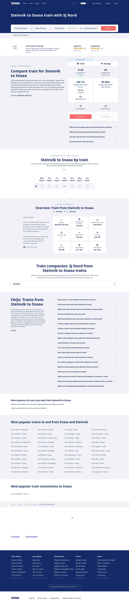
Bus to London (38, 569)
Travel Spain (101, 569)
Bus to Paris (37, 572)
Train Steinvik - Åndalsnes (73, 446)
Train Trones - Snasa (98, 438)
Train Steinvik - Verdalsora (100, 468)
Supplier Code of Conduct (72, 598)
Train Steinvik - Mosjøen (46, 451)
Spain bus (36, 560)
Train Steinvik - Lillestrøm (20, 472)
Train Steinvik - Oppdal (46, 468)
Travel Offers (102, 566)
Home (13, 504)
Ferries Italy (80, 569)
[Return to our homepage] (17, 3)
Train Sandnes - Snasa (18, 459)
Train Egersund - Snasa (99, 472)
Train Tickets (16, 556)
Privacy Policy (54, 598)
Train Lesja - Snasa (71, 430)
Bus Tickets (37, 556)
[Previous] (35, 179)
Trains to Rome (16, 560)
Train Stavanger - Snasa (72, 455)
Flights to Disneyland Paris (64, 569)
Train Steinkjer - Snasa (19, 438)
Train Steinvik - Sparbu (19, 463)
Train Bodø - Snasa (98, 442)
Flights (37, 3)
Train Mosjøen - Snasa (72, 434)
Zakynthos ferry (82, 572)
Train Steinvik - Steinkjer (19, 430)
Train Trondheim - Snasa (100, 434)
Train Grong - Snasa (45, 434)
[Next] (93, 179)
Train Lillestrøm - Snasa (46, 446)
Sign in (116, 3)
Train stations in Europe (106, 560)
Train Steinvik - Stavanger (47, 463)
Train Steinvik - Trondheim (73, 468)
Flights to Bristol (60, 572)
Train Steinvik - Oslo (71, 451)
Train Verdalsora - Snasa (46, 459)
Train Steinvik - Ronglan (46, 442)
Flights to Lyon (59, 563)
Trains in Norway (30, 504)
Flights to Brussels (61, 566)
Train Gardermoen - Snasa (100, 451)
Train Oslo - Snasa (97, 459)
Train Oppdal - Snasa (98, 446)
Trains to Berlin (17, 569)
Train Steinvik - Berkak (19, 455)
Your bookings (96, 3)
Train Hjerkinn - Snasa (45, 472)
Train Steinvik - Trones (19, 434)
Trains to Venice (17, 566)
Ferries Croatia (81, 563)
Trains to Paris (16, 563)
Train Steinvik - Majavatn (19, 468)
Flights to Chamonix (61, 560)
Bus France (37, 563)
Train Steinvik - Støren (45, 430)
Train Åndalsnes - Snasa (19, 451)
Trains (25, 3)
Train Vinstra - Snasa (71, 463)
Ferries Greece (81, 560)
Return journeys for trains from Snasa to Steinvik (29, 408)
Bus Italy (36, 566)
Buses (31, 3)
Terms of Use (42, 598)
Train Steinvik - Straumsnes (47, 438)
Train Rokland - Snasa (72, 459)
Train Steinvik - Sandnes (72, 472)
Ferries (44, 3)
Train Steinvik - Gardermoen (21, 442)
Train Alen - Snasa (97, 463)
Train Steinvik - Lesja (71, 438)
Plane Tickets (59, 556)
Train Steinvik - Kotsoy (99, 430)
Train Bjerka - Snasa (45, 455)
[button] (60, 28)
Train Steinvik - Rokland (72, 442)
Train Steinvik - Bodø (98, 455)
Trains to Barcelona (18, 572)
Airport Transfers (103, 563)
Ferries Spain (80, 566)
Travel (99, 556)
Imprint (31, 598)
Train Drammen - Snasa (19, 446)
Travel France (102, 572)
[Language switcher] (84, 3)
